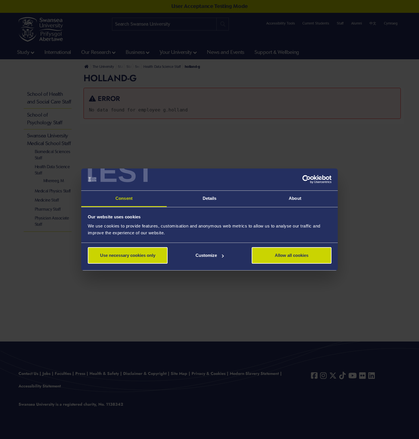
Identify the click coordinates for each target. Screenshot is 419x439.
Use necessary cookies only (127, 255)
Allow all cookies (291, 255)
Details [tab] (210, 198)
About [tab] (295, 198)
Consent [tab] (124, 198)
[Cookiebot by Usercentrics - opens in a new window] (306, 179)
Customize (206, 255)
